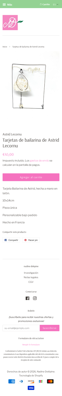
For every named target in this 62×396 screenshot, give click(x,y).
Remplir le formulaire (31, 344)
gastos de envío (39, 160)
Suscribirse (50, 328)
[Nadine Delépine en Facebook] (27, 299)
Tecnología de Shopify (31, 375)
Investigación (31, 272)
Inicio (5, 46)
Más (9, 4)
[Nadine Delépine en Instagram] (35, 299)
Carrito (46, 4)
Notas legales (31, 277)
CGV (31, 282)
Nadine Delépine (46, 371)
